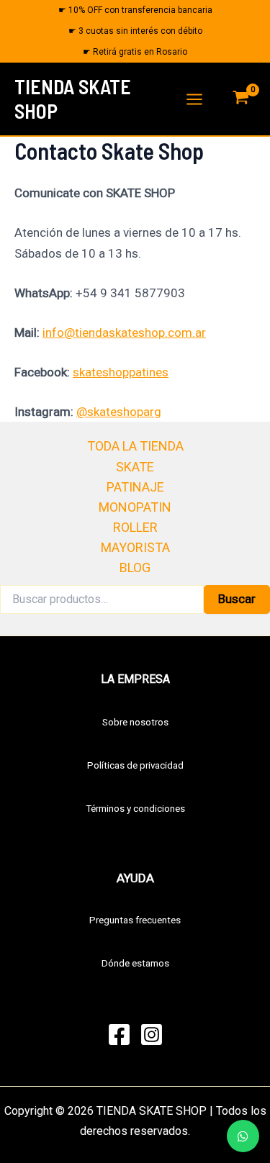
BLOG (135, 567)
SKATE (135, 466)
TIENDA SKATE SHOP (72, 98)
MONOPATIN (135, 507)
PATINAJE (135, 486)
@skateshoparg (118, 411)
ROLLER (135, 527)
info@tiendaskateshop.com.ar (124, 332)
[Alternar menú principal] (194, 99)
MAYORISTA (135, 547)
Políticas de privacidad (135, 765)
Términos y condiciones (135, 808)
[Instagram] (151, 1034)
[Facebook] (119, 1034)
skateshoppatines (120, 372)
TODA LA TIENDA (135, 445)
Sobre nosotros (135, 722)
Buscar (237, 599)
